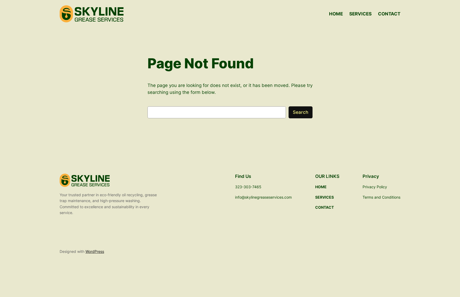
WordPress (94, 251)
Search (300, 112)
